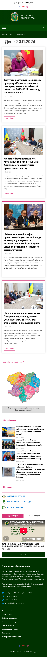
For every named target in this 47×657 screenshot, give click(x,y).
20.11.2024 (9, 96)
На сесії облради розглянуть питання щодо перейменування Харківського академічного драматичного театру (21, 164)
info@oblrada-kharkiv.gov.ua (14, 603)
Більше (23, 554)
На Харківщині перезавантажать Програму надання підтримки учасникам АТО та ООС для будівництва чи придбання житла (22, 318)
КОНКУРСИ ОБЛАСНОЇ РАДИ (19, 502)
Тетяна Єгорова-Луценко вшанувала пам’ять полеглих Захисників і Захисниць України (29, 442)
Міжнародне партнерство (11, 637)
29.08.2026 (21, 437)
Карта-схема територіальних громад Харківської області (23, 409)
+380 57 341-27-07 (11, 600)
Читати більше (9, 118)
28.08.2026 (21, 480)
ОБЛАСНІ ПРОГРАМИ (16, 496)
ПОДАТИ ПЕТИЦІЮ (15, 508)
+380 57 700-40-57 (11, 596)
